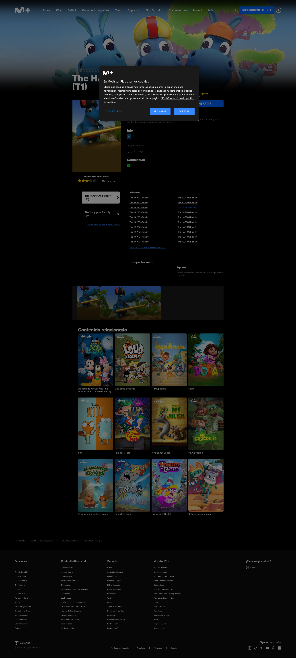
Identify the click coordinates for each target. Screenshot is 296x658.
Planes (156, 602)
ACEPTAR (184, 111)
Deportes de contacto (116, 611)
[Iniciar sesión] (278, 10)
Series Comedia (21, 615)
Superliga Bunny (124, 514)
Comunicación (160, 628)
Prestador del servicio (120, 648)
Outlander (65, 594)
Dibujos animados (68, 615)
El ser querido (67, 568)
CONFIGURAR (114, 111)
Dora (191, 388)
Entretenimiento (22, 624)
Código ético (159, 585)
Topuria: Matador (114, 607)
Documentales (178, 10)
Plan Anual (158, 611)
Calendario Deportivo (116, 619)
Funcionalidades (160, 572)
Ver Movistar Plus (161, 568)
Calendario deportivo (95, 10)
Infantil (197, 10)
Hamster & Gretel (161, 514)
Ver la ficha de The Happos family (103, 224)
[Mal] (83, 180)
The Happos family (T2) (97, 214)
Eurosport (111, 615)
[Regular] (87, 180)
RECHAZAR (160, 111)
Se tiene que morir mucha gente (74, 589)
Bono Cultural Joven (162, 615)
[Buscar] (236, 10)
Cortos (17, 589)
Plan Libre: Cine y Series (164, 598)
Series (46, 10)
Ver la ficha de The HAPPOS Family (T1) (148, 247)
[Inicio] (22, 10)
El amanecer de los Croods (93, 514)
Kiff (80, 452)
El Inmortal (65, 585)
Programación (113, 628)
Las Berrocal (66, 598)
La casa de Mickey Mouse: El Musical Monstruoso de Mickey (94, 390)
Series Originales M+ (23, 607)
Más (210, 10)
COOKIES (174, 648)
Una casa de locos (125, 388)
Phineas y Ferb (123, 452)
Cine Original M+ (22, 572)
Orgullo (18, 628)
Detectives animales (199, 514)
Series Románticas (22, 611)
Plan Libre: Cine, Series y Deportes (168, 594)
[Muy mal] (79, 180)
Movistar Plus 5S (67, 628)
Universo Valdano (114, 589)
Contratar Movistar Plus (163, 589)
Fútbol (72, 10)
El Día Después (113, 585)
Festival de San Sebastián (71, 611)
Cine (59, 10)
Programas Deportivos (70, 619)
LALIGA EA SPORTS (114, 576)
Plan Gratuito (154, 10)
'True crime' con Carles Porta (73, 607)
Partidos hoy (112, 624)
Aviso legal (141, 648)
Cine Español (20, 576)
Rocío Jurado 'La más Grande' (73, 602)
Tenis (118, 10)
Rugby (109, 602)
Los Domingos (66, 576)
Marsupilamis (159, 388)
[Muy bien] (94, 180)
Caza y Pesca (66, 624)
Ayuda (252, 567)
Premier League (114, 581)
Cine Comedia (21, 581)
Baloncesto (112, 594)
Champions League (115, 572)
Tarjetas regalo (160, 624)
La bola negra (67, 572)
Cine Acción (20, 585)
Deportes (133, 10)
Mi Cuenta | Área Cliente (164, 576)
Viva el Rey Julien (161, 452)
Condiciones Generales (163, 581)
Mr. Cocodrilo (195, 452)
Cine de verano (21, 594)
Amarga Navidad (68, 581)
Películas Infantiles (22, 598)
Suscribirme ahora (256, 10)
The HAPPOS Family (139, 197)
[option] (88, 303)
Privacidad (158, 648)
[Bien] (90, 180)
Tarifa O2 (157, 619)
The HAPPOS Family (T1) (98, 197)
